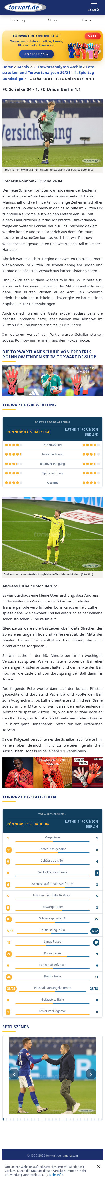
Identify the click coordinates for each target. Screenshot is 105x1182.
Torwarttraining (17, 21)
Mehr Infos (56, 1175)
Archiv (23, 66)
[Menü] (94, 7)
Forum (88, 20)
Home (7, 66)
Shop (52, 20)
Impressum (70, 1155)
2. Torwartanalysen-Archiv (57, 66)
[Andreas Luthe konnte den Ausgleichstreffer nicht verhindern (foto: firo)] (52, 534)
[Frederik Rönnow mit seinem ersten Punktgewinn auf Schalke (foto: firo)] (52, 133)
